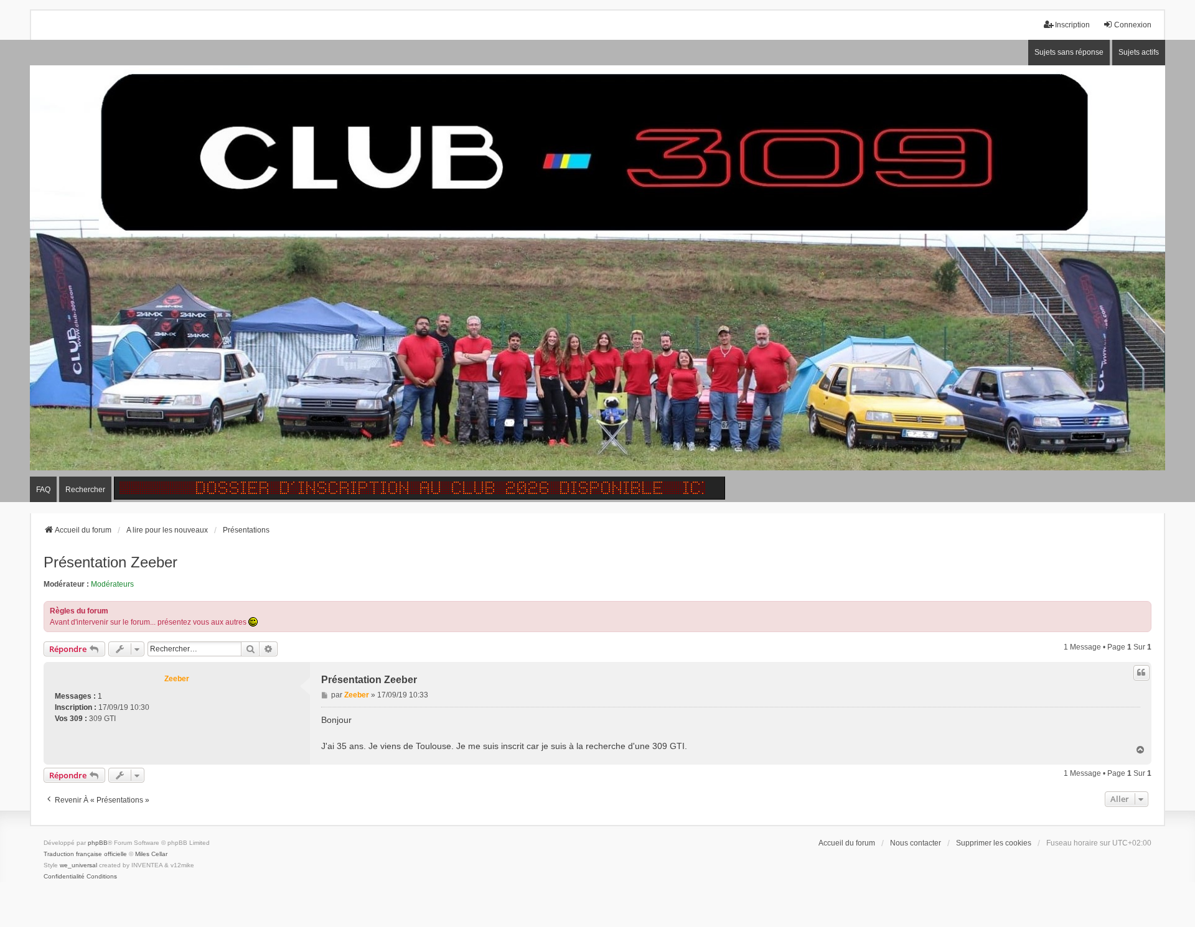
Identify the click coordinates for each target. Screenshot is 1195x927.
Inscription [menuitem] (1072, 25)
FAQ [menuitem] (43, 489)
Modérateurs (112, 584)
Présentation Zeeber (110, 562)
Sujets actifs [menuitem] (1138, 52)
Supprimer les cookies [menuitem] (993, 843)
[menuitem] (64, 876)
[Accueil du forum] (597, 271)
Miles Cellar (151, 853)
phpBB (98, 842)
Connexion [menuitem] (1132, 25)
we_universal (78, 865)
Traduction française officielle (85, 853)
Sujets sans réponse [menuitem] (1069, 52)
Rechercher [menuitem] (85, 489)
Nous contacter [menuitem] (915, 843)
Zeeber (176, 678)
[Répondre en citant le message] (1141, 672)
